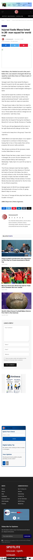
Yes (4, 463)
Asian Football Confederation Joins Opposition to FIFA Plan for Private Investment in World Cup (16, 260)
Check (14, 438)
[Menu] (3, 12)
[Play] (14, 518)
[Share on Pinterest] (23, 45)
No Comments (6, 41)
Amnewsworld (9, 39)
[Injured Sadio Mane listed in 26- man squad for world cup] (16, 58)
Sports (4, 26)
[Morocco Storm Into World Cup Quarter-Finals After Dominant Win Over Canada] (16, 275)
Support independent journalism (12, 16)
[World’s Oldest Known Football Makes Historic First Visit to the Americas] (16, 301)
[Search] (30, 12)
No (7, 463)
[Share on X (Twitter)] (14, 45)
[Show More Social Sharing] (29, 45)
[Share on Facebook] (6, 45)
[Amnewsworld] (16, 11)
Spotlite (13, 547)
